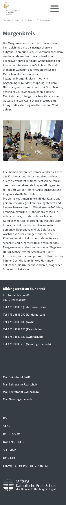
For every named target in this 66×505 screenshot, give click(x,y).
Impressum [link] (11, 434)
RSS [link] (5, 418)
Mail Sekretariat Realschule (20, 384)
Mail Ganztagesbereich (17, 399)
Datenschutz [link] (14, 442)
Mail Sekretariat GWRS (17, 377)
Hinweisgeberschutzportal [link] (25, 466)
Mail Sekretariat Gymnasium (21, 392)
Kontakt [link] (10, 458)
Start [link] (7, 426)
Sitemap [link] (9, 450)
